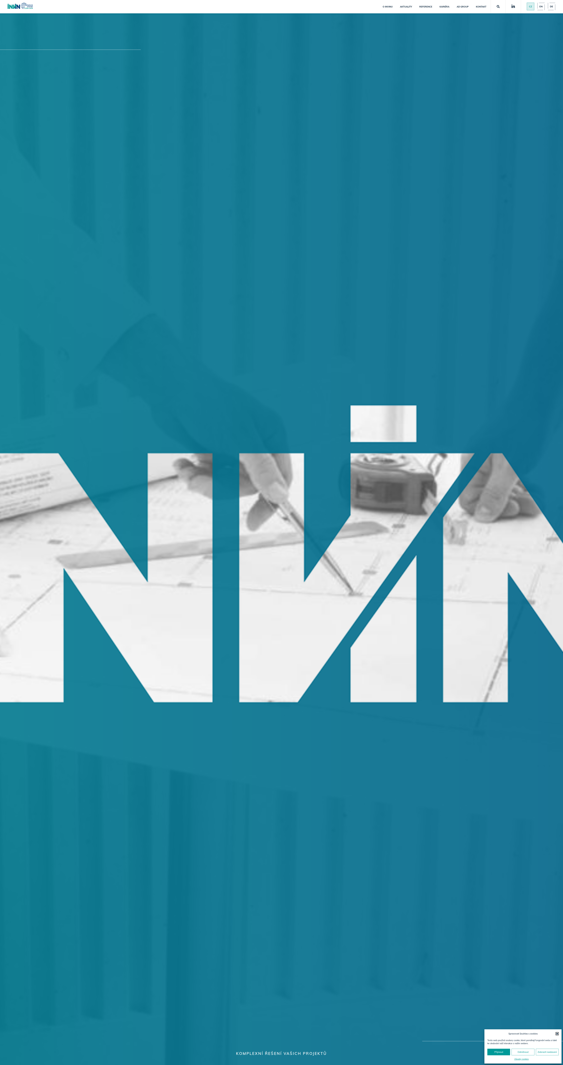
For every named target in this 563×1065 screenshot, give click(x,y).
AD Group (463, 7)
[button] (557, 1033)
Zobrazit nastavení (547, 1052)
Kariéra (444, 7)
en (541, 6)
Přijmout (498, 1052)
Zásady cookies (521, 1059)
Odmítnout (523, 1052)
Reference (425, 7)
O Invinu (388, 7)
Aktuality (406, 7)
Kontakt (481, 7)
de (551, 6)
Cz (530, 6)
